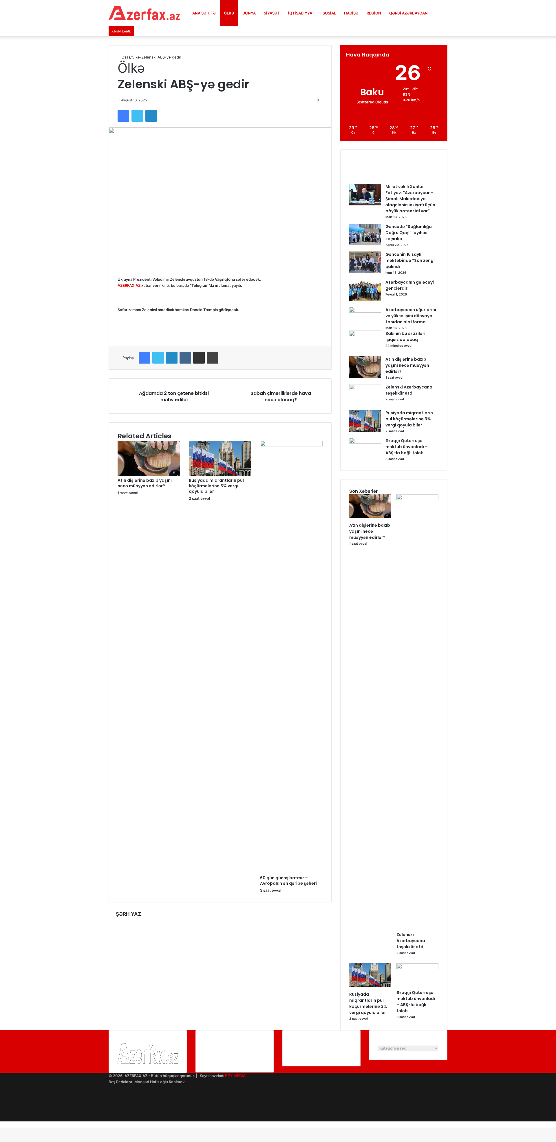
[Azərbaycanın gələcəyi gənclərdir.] (365, 299)
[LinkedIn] (151, 116)
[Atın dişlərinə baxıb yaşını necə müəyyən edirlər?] (149, 474)
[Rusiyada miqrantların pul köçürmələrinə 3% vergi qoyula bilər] (220, 474)
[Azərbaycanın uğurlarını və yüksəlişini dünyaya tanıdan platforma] (365, 311)
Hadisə (351, 13)
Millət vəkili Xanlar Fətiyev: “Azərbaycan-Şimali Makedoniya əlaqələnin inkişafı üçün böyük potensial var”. (410, 199)
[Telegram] (110, 1112)
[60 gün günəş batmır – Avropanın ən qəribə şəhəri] (291, 445)
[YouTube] (110, 1100)
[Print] (212, 358)
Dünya (249, 13)
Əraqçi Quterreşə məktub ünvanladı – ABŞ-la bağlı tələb (406, 447)
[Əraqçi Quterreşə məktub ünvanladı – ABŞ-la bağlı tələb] (365, 442)
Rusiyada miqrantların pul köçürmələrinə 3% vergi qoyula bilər (216, 485)
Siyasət (272, 13)
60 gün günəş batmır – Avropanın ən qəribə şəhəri (288, 880)
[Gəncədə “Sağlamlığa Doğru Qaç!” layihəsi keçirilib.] (365, 244)
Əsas (125, 57)
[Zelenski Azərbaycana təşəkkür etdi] (365, 388)
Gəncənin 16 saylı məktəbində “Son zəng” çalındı (410, 260)
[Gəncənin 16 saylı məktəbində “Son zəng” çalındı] (365, 271)
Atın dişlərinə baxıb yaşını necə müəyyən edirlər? (145, 483)
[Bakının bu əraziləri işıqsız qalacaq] (365, 335)
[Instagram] (110, 1106)
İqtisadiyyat (301, 13)
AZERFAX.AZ (129, 285)
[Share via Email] (199, 358)
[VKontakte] (185, 358)
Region (374, 13)
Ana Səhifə (204, 13)
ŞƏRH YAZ (128, 914)
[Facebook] (123, 116)
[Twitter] (137, 116)
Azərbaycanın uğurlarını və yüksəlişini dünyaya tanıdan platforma (410, 316)
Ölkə (229, 13)
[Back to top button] (1, 1124)
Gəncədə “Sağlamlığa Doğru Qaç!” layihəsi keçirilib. (408, 233)
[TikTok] (110, 1118)
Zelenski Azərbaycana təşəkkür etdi (408, 390)
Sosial (329, 13)
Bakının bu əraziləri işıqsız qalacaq (405, 336)
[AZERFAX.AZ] (144, 13)
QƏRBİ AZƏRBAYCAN (408, 13)
